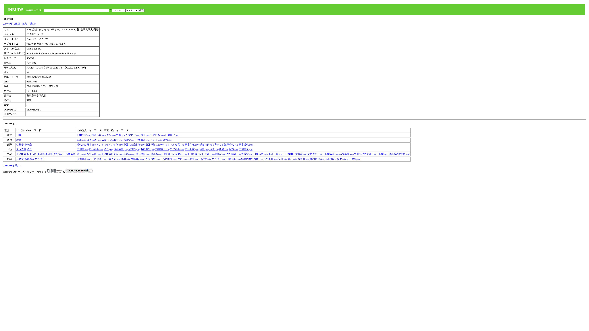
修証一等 (275, 154)
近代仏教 (177, 149)
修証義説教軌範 (53, 154)
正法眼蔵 (192, 149)
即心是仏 (354, 159)
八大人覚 (113, 159)
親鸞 (223, 149)
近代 (167, 140)
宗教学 (129, 140)
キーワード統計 (11, 165)
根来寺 (205, 159)
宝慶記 (181, 154)
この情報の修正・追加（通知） (20, 23)
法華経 (168, 154)
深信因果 (84, 159)
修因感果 (29, 159)
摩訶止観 (317, 159)
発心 (282, 159)
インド (156, 140)
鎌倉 (145, 135)
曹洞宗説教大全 (365, 154)
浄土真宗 (143, 140)
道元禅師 (153, 144)
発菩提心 (40, 159)
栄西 (233, 149)
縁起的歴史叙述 (252, 159)
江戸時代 (157, 135)
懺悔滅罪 (138, 159)
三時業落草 (69, 154)
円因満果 (234, 159)
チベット (167, 144)
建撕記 (220, 154)
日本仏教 (84, 135)
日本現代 (172, 135)
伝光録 (208, 154)
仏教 (106, 140)
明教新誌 (148, 149)
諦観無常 (346, 154)
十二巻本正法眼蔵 (295, 154)
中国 (120, 135)
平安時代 (133, 135)
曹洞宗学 (246, 149)
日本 (18, 135)
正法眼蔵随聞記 (112, 154)
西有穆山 (162, 149)
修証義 (134, 149)
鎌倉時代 (99, 135)
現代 (110, 135)
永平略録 (234, 154)
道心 (292, 159)
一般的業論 (168, 159)
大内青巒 (21, 149)
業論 (125, 159)
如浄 (214, 149)
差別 (182, 159)
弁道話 (129, 154)
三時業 (382, 154)
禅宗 (218, 144)
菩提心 (303, 159)
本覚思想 (153, 159)
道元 (179, 144)
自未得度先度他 (335, 159)
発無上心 (270, 159)
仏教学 (117, 140)
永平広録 (32, 154)
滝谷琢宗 (121, 149)
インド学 (116, 144)
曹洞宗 (28, 144)
